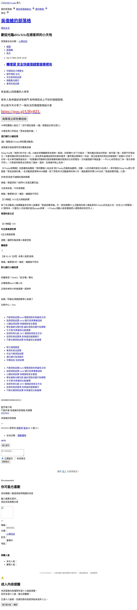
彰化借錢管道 (12, 347)
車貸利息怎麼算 (13, 350)
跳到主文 (5, 28)
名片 (8, 53)
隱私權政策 (83, 573)
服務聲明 (93, 573)
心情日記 (23, 41)
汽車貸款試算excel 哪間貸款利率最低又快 (26, 317)
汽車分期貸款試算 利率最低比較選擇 (23, 340)
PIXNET (48, 573)
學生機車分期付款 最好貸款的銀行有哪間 (25, 327)
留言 (25, 428)
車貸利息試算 (12, 84)
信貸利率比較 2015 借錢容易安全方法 (24, 333)
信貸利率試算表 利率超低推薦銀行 (22, 336)
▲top (3, 440)
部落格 (9, 50)
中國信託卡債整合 (15, 71)
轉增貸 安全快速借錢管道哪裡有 (29, 64)
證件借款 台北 (13, 74)
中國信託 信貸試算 (15, 360)
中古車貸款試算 (13, 77)
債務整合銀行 (12, 80)
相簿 (8, 47)
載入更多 (5, 445)
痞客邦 (19, 428)
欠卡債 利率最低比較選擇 (18, 330)
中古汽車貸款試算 (15, 354)
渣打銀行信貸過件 (15, 357)
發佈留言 (5, 462)
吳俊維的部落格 (16, 20)
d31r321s (5, 413)
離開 (15, 605)
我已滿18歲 (6, 605)
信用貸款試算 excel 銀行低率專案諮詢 (24, 320)
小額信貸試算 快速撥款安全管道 (21, 324)
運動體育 (22, 435)
